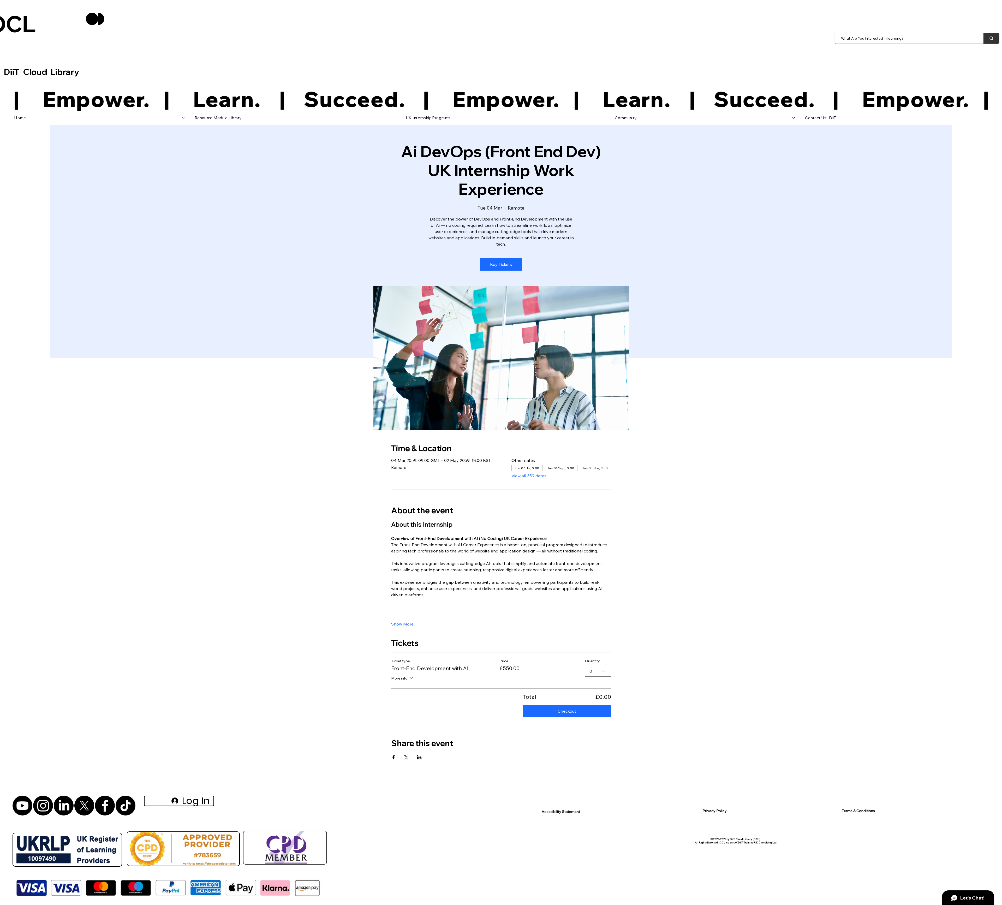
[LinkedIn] (64, 805)
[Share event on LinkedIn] (419, 757)
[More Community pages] (793, 117)
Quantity (592, 661)
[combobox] (598, 671)
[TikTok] (125, 805)
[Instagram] (43, 805)
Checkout (567, 711)
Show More (402, 624)
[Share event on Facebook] (393, 757)
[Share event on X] (406, 757)
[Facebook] (105, 805)
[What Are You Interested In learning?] (991, 38)
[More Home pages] (183, 117)
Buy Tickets (501, 264)
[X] (84, 805)
